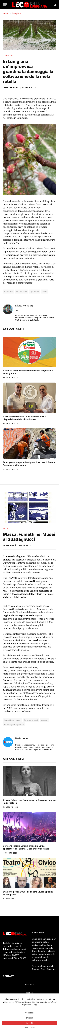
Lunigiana (8, 56)
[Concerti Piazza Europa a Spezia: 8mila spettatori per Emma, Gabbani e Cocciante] (29, 827)
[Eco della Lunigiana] (29, 4)
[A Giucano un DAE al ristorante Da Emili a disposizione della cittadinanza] (29, 398)
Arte (5, 528)
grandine (35, 291)
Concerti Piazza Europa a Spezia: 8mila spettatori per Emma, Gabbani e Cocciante (26, 847)
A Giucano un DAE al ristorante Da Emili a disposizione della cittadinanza (24, 418)
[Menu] (5, 4)
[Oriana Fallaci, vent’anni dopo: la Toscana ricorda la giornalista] (29, 781)
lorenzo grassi (31, 720)
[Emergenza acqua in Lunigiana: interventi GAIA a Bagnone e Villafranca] (29, 443)
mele (45, 291)
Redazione (9, 545)
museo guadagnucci (14, 724)
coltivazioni (21, 291)
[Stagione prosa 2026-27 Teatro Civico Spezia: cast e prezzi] (29, 873)
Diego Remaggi (11, 87)
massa (44, 720)
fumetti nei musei (12, 720)
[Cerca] (54, 4)
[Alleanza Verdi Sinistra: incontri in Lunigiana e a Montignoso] (29, 352)
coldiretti (8, 291)
